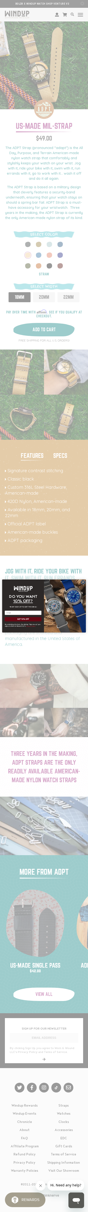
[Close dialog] (83, 582)
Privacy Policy (30, 626)
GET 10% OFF (23, 619)
